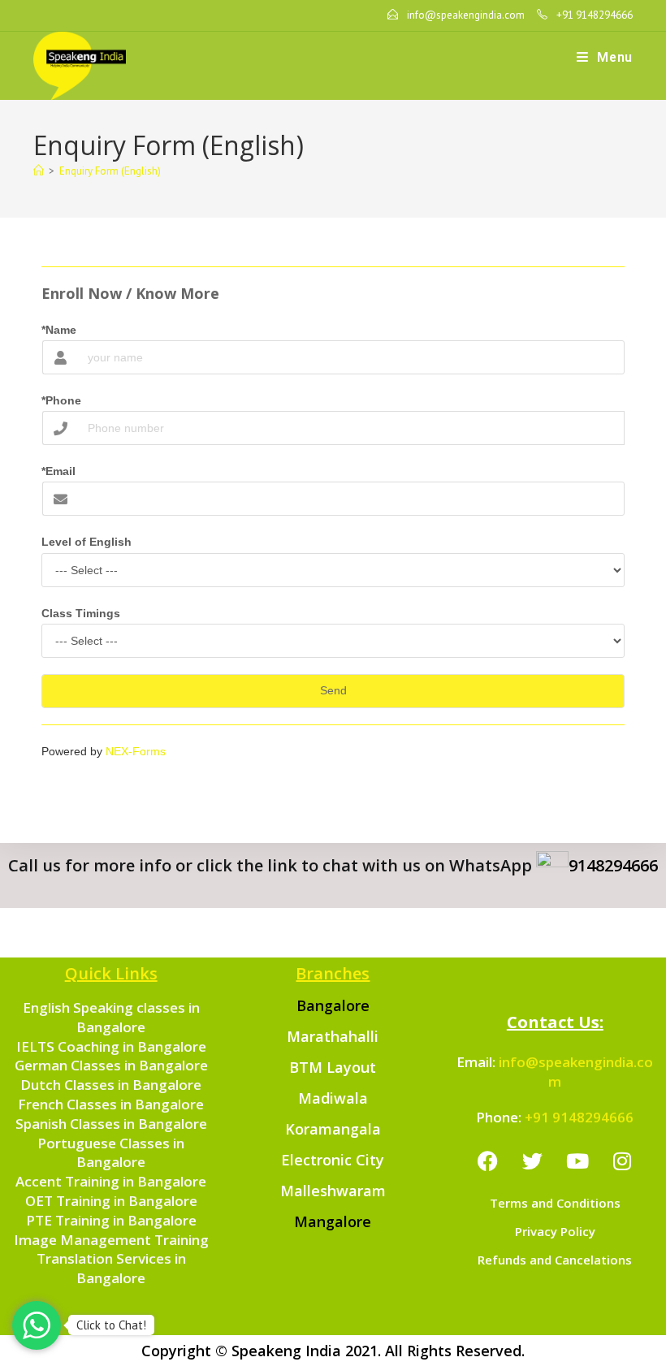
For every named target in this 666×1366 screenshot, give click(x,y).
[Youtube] (577, 1160)
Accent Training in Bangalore (110, 1181)
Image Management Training (111, 1239)
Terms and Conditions (555, 1203)
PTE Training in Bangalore (111, 1220)
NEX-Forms (136, 751)
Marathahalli (332, 1036)
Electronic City (332, 1159)
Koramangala (333, 1129)
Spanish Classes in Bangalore (111, 1123)
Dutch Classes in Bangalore (110, 1084)
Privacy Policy (555, 1231)
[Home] (38, 171)
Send (333, 690)
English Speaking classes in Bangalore (111, 1017)
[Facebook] (488, 1160)
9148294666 (613, 865)
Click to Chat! (111, 1325)
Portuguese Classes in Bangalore (110, 1153)
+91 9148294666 (579, 1117)
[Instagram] (622, 1160)
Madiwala (333, 1098)
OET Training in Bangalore (111, 1200)
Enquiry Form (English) (110, 171)
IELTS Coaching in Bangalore (111, 1046)
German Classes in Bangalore (111, 1065)
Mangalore (332, 1221)
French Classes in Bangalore (111, 1104)
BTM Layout (332, 1067)
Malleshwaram (333, 1190)
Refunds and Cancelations (555, 1259)
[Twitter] (532, 1160)
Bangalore (333, 1005)
